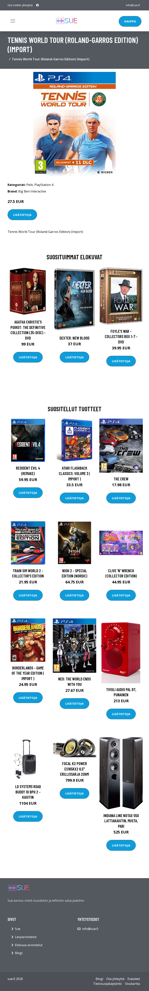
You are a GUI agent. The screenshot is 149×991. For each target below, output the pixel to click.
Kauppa (130, 21)
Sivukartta (132, 984)
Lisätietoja (22, 215)
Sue (17, 929)
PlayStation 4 (43, 185)
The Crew (121, 478)
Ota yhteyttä (115, 979)
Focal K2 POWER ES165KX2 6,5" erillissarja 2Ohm (74, 768)
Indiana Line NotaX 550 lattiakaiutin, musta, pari (121, 820)
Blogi (19, 953)
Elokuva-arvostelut (28, 945)
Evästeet (133, 979)
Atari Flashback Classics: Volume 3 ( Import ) (74, 473)
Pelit (29, 185)
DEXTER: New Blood (74, 337)
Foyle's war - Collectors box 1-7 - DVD (121, 336)
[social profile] (37, 5)
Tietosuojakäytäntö (107, 984)
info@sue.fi (133, 5)
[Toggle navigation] (13, 21)
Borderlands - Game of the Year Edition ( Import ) (28, 673)
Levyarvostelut (25, 937)
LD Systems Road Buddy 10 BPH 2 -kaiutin (28, 791)
